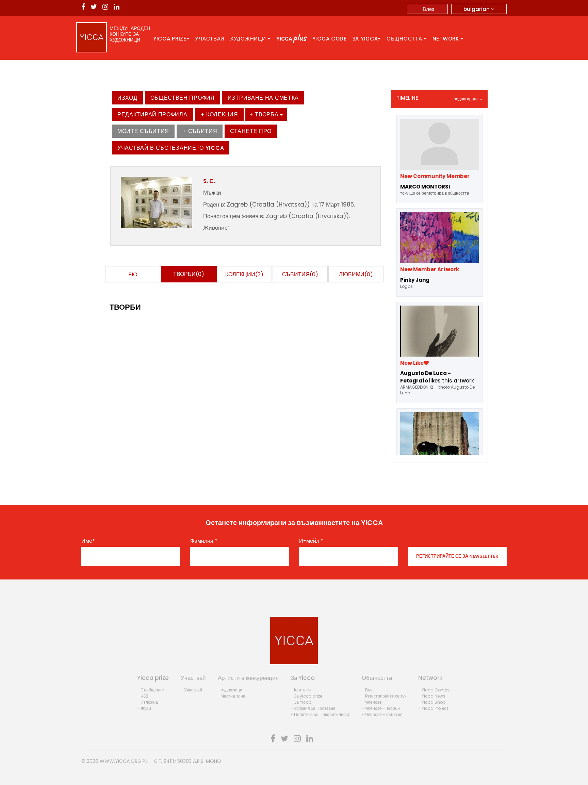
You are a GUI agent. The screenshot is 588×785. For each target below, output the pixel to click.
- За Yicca (301, 702)
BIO (132, 274)
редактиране (467, 99)
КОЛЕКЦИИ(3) (244, 274)
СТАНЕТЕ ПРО (251, 131)
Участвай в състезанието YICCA (170, 148)
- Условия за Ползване (313, 708)
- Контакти (301, 690)
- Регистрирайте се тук (384, 696)
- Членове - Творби (381, 708)
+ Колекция (219, 114)
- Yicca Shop (431, 702)
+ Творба (264, 114)
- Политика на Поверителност (320, 714)
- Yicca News (431, 696)
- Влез (368, 690)
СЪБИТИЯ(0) (300, 274)
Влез (428, 9)
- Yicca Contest (434, 690)
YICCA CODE (329, 38)
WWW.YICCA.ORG (120, 761)
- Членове (372, 702)
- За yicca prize (306, 696)
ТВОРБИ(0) (188, 274)
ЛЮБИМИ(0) (356, 274)
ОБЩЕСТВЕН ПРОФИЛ (182, 98)
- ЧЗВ (142, 696)
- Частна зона (231, 696)
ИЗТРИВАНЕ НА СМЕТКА (263, 98)
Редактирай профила (152, 114)
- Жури (144, 708)
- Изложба (147, 702)
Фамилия (203, 541)
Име (88, 541)
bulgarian (477, 9)
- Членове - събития (382, 714)
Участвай (210, 38)
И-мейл (311, 541)
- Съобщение (150, 690)
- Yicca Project (433, 708)
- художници (230, 690)
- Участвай (191, 690)
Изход (127, 98)
